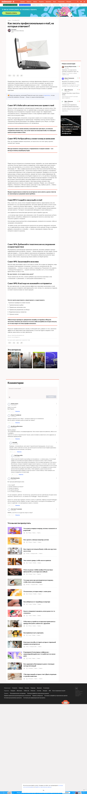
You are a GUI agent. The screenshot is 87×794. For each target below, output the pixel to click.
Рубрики (21, 688)
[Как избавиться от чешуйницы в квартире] (32, 603)
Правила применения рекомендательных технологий (17, 695)
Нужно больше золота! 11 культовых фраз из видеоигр (70, 97)
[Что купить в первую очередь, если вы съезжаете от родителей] (32, 530)
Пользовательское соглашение (18, 693)
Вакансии (39, 688)
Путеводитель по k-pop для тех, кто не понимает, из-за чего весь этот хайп (70, 85)
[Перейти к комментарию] (71, 70)
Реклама (34, 367)
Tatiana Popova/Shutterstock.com (18, 335)
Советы (34, 532)
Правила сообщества (37, 695)
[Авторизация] (84, 1)
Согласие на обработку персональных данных (55, 695)
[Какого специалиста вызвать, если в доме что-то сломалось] (32, 613)
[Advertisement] (32, 158)
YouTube (39, 690)
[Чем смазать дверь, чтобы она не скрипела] (32, 561)
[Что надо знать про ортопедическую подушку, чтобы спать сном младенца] (32, 582)
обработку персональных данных (43, 787)
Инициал (45, 690)
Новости (39, 574)
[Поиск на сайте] (77, 1)
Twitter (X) (26, 690)
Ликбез (34, 562)
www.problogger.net (15, 337)
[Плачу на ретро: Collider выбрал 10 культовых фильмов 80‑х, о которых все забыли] (32, 572)
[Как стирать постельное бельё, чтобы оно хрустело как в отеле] (32, 551)
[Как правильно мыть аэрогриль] (32, 634)
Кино (34, 574)
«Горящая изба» (34, 553)
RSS (50, 690)
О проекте (14, 688)
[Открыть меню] (56, 403)
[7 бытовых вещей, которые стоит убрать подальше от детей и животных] (32, 676)
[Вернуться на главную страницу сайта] (7, 2)
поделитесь (47, 95)
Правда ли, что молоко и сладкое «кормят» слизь (69, 74)
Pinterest (33, 690)
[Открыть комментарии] (27, 533)
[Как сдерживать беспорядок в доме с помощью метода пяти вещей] (32, 666)
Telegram (13, 690)
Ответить (17, 411)
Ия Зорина (13, 29)
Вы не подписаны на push (58, 690)
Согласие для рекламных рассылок (13, 697)
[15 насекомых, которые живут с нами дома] (32, 592)
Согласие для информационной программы (34, 697)
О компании (46, 688)
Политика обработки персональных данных (38, 693)
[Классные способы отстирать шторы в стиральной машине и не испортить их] (32, 644)
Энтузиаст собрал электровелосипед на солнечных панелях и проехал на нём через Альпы (71, 110)
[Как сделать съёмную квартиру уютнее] (32, 541)
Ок (43, 790)
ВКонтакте (19, 690)
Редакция (33, 688)
